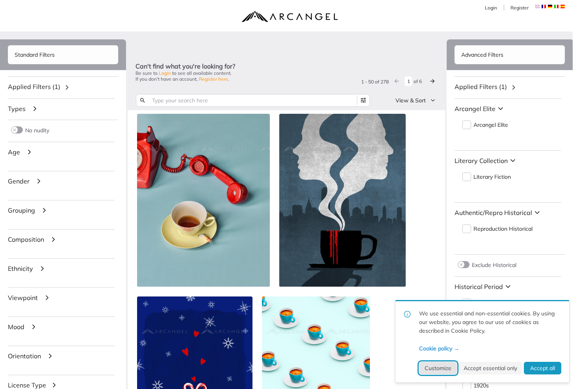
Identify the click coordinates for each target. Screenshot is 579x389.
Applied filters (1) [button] (34, 87)
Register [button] (519, 8)
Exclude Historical (494, 264)
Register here (213, 79)
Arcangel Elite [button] (490, 125)
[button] (544, 6)
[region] (63, 87)
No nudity (37, 130)
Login (491, 8)
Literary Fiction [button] (492, 177)
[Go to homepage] (289, 16)
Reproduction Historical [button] (503, 229)
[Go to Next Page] (432, 81)
